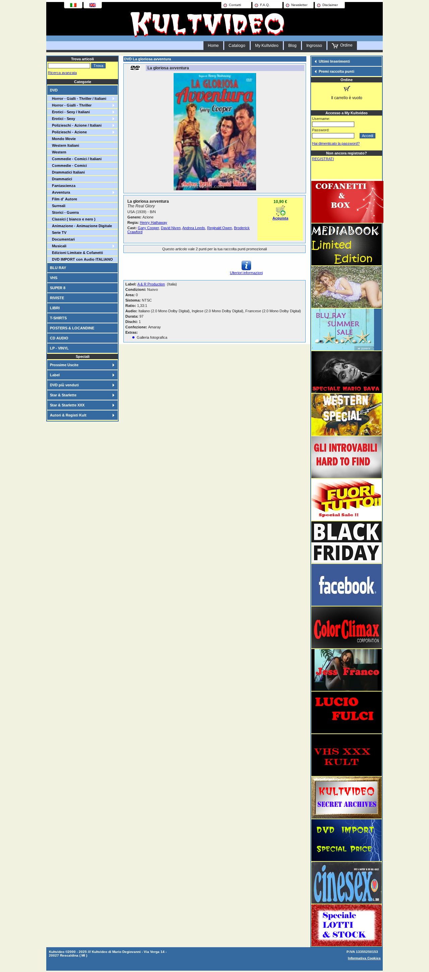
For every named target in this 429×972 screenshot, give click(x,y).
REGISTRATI (323, 159)
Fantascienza (62, 186)
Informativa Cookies (364, 958)
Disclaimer (330, 5)
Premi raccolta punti (336, 71)
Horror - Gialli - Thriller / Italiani (78, 98)
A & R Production (151, 284)
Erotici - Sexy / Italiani (70, 112)
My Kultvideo (267, 45)
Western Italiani (64, 145)
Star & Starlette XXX (67, 405)
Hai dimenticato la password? (336, 143)
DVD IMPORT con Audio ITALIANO (81, 259)
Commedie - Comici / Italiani (76, 159)
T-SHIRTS (58, 318)
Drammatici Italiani (67, 172)
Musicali (58, 246)
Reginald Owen (219, 228)
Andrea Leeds (193, 228)
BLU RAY (58, 268)
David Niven (171, 228)
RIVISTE (57, 298)
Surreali (57, 206)
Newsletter (299, 5)
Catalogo (237, 45)
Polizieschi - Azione (68, 132)
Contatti (235, 5)
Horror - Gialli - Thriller (70, 105)
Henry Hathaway (153, 222)
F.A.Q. (265, 5)
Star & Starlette (63, 395)
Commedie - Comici (68, 166)
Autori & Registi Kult (68, 415)
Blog (292, 45)
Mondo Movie (63, 139)
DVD (54, 90)
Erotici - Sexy (62, 119)
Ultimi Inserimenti (334, 61)
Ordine (345, 45)
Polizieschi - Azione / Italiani (76, 125)
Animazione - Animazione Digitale (81, 226)
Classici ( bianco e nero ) (73, 219)
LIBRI (55, 308)
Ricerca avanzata (62, 73)
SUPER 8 (57, 288)
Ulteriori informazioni (246, 273)
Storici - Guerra (64, 212)
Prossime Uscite (64, 365)
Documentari (62, 239)
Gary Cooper (148, 228)
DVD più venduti (64, 385)
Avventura (60, 192)
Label (55, 375)
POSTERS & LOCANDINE (72, 328)
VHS (53, 278)
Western (58, 152)
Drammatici (61, 179)
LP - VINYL (59, 348)
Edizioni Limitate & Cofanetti (76, 253)
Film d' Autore (63, 199)
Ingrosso (314, 45)
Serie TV (58, 233)
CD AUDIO (59, 338)
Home (213, 45)
